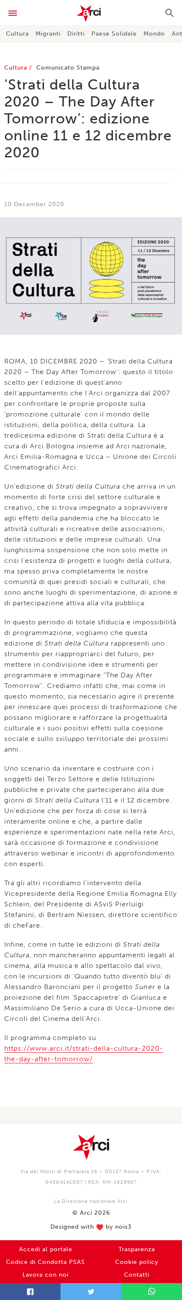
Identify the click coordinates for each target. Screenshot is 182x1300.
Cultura (17, 33)
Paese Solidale (114, 33)
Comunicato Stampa (67, 67)
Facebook (30, 1291)
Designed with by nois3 (91, 1227)
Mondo (154, 33)
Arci (91, 13)
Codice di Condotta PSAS (45, 1262)
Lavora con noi (45, 1274)
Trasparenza (137, 1249)
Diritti (76, 33)
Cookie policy (136, 1262)
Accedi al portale (45, 1249)
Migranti (48, 33)
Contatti (136, 1274)
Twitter (91, 1291)
